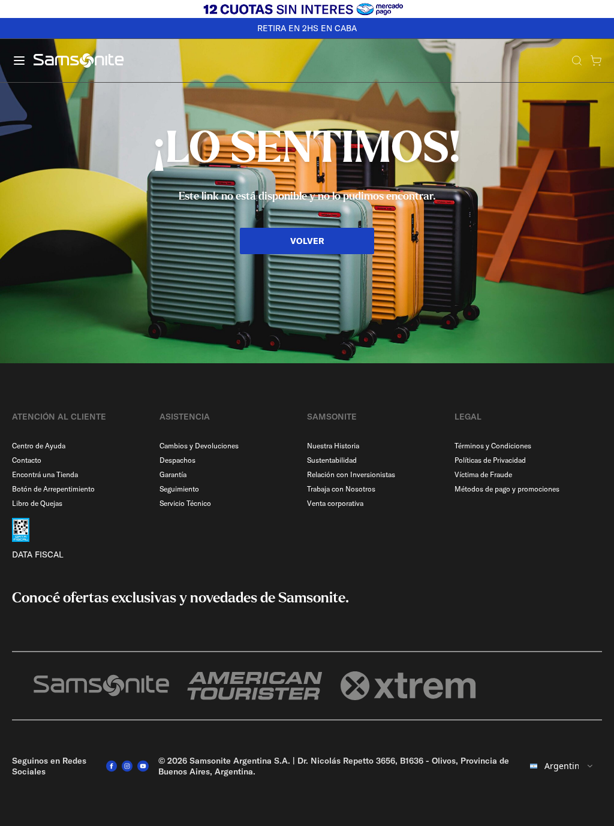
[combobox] (562, 766)
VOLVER (307, 241)
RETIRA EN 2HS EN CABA (307, 28)
